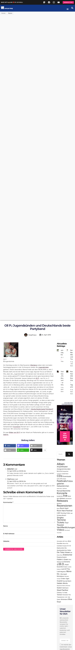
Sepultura (59, 585)
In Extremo (66, 562)
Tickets (60, 522)
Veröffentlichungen (66, 527)
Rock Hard (64, 508)
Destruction (60, 548)
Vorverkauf (67, 530)
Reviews (59, 503)
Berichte (59, 471)
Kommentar (8, 502)
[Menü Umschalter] (68, 9)
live (65, 495)
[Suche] (69, 454)
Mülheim (62, 498)
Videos (60, 529)
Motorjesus (60, 576)
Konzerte (62, 493)
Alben (61, 464)
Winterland (64, 599)
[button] (72, 8)
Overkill (59, 581)
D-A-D (69, 546)
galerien (60, 483)
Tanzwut (65, 594)
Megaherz (63, 571)
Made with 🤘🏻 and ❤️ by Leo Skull (12, 2)
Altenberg (33, 365)
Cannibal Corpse (62, 546)
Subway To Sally (62, 592)
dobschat (10, 469)
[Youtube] (58, 2)
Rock (58, 508)
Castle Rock (65, 473)
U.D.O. (65, 597)
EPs (61, 478)
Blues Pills (65, 543)
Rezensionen (64, 505)
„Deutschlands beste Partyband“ (42, 409)
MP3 (58, 498)
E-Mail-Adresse (8, 534)
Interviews (59, 488)
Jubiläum (64, 488)
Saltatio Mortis (62, 583)
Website (6, 541)
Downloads (67, 476)
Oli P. (37, 378)
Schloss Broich (61, 515)
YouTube (59, 532)
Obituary (66, 576)
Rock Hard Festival (64, 511)
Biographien (65, 471)
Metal (69, 496)
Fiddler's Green (62, 559)
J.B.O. (61, 564)
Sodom (59, 588)
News (10, 13)
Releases (62, 500)
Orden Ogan (65, 578)
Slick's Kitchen (66, 585)
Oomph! (59, 578)
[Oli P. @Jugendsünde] (11, 357)
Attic (66, 541)
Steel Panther (62, 590)
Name (5, 526)
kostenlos (60, 496)
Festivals (62, 480)
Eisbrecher (67, 555)
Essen (64, 478)
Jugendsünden (43, 367)
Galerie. (6, 435)
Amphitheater (62, 467)
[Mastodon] (44, 2)
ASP (63, 541)
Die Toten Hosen (63, 552)
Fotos (70, 481)
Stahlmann (65, 588)
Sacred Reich (67, 581)
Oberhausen (68, 498)
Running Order (65, 513)
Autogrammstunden (64, 469)
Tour (67, 523)
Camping (59, 473)
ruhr (58, 513)
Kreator (65, 567)
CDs (59, 476)
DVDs (58, 478)
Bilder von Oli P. (14, 432)
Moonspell (63, 574)
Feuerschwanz (62, 557)
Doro (61, 555)
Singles (60, 517)
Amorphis (59, 541)
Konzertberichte (63, 491)
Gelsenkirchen (63, 486)
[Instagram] (54, 2)
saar (71, 513)
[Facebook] (49, 2)
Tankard (59, 595)
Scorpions (16, 427)
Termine (61, 519)
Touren (60, 525)
